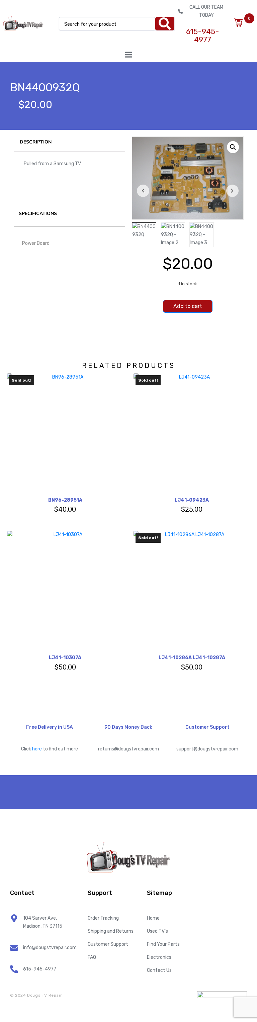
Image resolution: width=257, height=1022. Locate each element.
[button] (233, 147)
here (37, 749)
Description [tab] (36, 142)
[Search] (164, 23)
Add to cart (187, 306)
